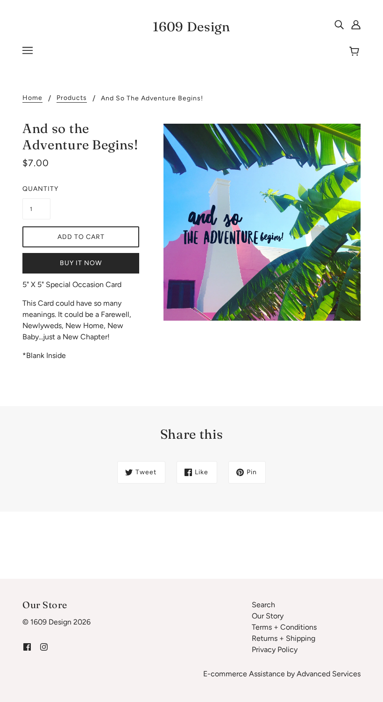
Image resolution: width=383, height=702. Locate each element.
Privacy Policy (275, 649)
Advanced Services (329, 673)
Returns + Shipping (283, 638)
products (72, 98)
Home (32, 98)
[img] (339, 24)
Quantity (36, 189)
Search (263, 604)
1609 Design (191, 27)
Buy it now (81, 263)
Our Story (268, 615)
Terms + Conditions (284, 627)
